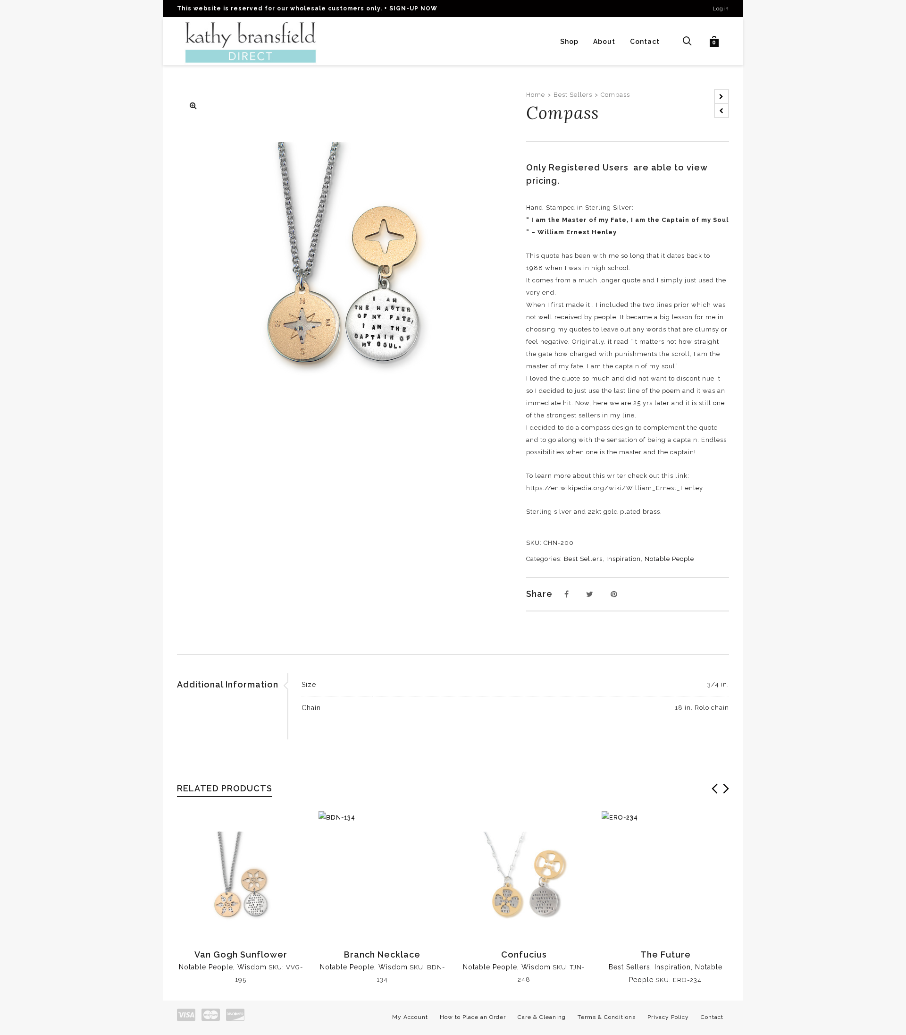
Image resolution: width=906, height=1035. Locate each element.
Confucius (524, 954)
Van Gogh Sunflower (240, 954)
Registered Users (591, 167)
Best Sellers (573, 94)
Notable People (669, 558)
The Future (665, 954)
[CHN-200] (193, 106)
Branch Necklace (382, 954)
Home (535, 94)
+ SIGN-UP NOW (410, 8)
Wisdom (252, 967)
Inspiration (623, 558)
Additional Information (227, 684)
